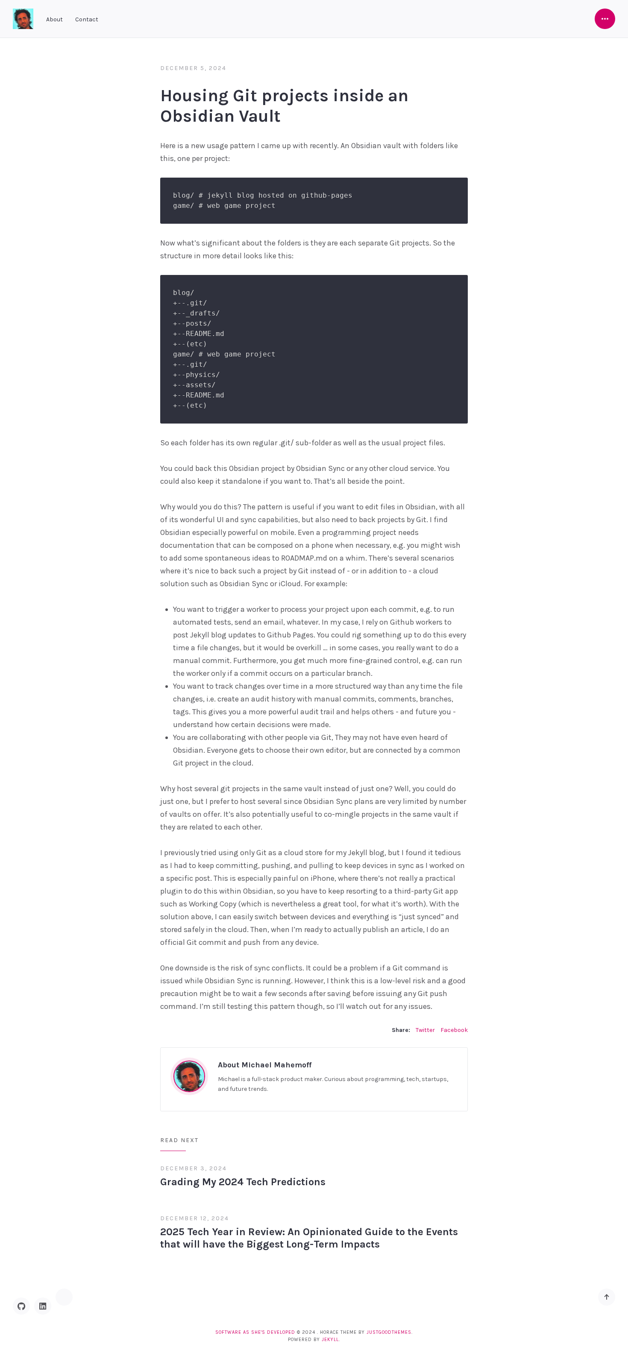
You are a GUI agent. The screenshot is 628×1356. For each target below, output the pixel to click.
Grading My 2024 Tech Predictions (243, 1182)
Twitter (425, 1030)
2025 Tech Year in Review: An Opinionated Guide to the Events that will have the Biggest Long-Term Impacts (309, 1238)
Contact (86, 19)
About (54, 19)
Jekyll (330, 1339)
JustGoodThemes (389, 1332)
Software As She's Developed (255, 1332)
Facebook (454, 1030)
